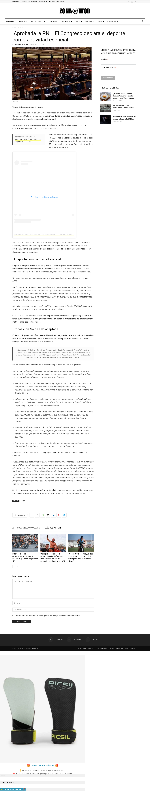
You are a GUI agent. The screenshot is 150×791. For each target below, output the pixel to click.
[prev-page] (13, 566)
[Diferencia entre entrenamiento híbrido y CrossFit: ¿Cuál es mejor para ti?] (25, 543)
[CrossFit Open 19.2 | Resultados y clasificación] (105, 108)
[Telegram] (64, 515)
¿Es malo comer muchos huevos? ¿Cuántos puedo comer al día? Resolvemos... (124, 96)
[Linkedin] (53, 515)
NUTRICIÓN (66, 21)
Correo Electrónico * (7, 782)
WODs (100, 21)
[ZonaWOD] (75, 11)
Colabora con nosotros (29, 1)
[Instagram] (132, 1)
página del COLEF (53, 452)
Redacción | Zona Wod (21, 44)
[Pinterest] (58, 515)
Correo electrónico (108, 67)
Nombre (104, 59)
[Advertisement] (119, 144)
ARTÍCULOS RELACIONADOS (26, 528)
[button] (142, 21)
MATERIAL (89, 21)
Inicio (14, 28)
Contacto (15, 1)
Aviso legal (82, 648)
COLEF (23, 501)
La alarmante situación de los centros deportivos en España (28, 139)
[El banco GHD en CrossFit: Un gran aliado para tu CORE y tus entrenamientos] (105, 119)
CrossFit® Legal (122, 648)
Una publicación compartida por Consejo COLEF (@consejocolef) (44, 234)
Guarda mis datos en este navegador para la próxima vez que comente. (48, 615)
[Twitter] (136, 1)
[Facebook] (128, 1)
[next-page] (17, 566)
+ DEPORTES (111, 21)
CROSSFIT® (53, 21)
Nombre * (3, 775)
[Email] (48, 515)
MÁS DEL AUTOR (53, 528)
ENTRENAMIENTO (37, 21)
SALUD (77, 21)
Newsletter (43, 1)
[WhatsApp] (42, 515)
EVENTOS (22, 21)
